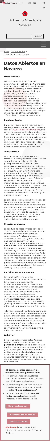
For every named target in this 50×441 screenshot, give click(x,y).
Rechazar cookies (18, 421)
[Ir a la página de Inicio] (25, 13)
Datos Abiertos (18, 51)
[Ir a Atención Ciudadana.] (21, 3)
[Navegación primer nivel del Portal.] (9, 3)
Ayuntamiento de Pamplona (26, 130)
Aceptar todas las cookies (22, 415)
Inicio (6, 51)
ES (29, 3)
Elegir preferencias (17, 406)
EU (34, 3)
